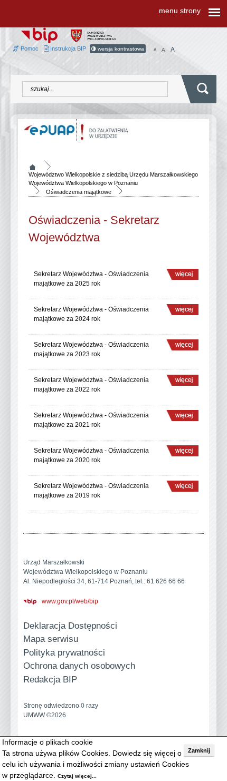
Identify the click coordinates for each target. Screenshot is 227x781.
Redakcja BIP (50, 680)
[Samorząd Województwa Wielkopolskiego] (93, 35)
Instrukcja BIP (67, 48)
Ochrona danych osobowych (79, 666)
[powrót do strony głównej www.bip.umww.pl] (39, 35)
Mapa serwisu (50, 639)
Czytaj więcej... (77, 776)
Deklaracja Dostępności (70, 626)
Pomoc (29, 48)
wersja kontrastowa (120, 49)
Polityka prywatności (64, 653)
